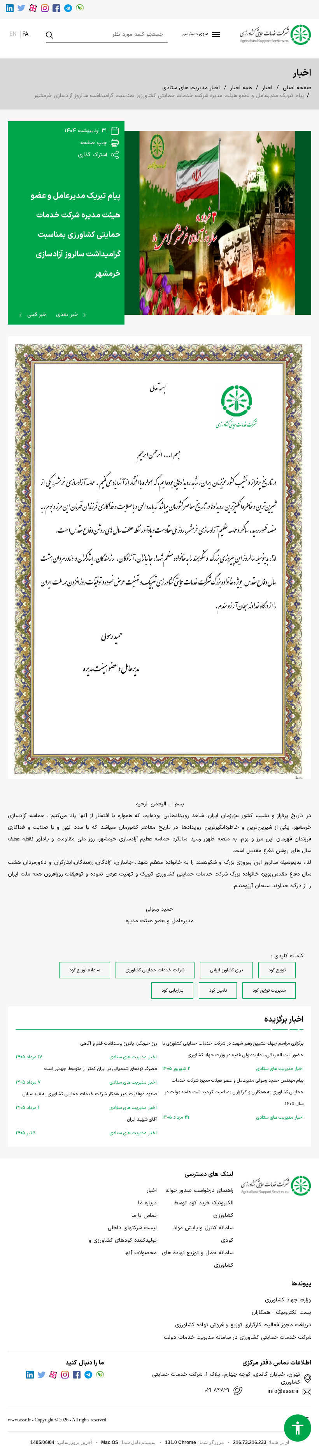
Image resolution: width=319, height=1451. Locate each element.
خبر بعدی (68, 315)
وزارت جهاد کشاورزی (288, 1300)
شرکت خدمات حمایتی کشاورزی (155, 970)
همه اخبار (241, 88)
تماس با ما (144, 1215)
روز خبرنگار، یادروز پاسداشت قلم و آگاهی (86, 1050)
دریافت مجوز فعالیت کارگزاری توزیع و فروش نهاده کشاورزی (243, 1325)
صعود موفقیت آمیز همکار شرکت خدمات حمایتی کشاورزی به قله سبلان (86, 1101)
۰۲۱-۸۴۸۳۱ (217, 1391)
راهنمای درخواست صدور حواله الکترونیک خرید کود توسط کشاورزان (199, 1203)
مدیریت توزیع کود (269, 990)
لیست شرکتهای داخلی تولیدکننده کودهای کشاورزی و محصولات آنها (123, 1240)
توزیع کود (277, 970)
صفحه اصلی (297, 88)
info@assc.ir (283, 1392)
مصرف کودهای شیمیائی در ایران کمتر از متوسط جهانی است (86, 1075)
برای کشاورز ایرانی (226, 970)
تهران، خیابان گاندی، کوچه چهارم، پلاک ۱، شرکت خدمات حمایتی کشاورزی (226, 1378)
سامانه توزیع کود (84, 970)
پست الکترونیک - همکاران (281, 1312)
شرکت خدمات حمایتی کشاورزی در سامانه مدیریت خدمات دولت (237, 1337)
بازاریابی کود (172, 990)
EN (13, 34)
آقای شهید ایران (86, 1126)
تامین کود (218, 990)
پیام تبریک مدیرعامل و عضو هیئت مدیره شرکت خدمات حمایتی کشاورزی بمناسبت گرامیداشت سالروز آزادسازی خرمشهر (76, 235)
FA (25, 34)
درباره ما (147, 1203)
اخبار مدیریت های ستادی (191, 88)
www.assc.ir (19, 1420)
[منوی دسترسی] (214, 34)
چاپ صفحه (94, 143)
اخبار (267, 88)
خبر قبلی (35, 315)
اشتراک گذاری (93, 155)
